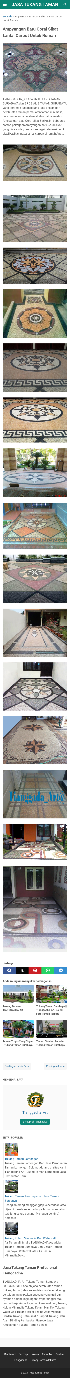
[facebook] (9, 970)
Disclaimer (10, 1354)
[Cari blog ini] (65, 5)
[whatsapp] (47, 970)
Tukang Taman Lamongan (21, 1159)
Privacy (35, 1354)
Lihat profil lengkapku (35, 1121)
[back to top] (62, 1370)
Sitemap (23, 1354)
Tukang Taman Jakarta (43, 1360)
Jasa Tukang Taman (35, 4)
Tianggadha (20, 1360)
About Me (47, 1354)
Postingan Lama (55, 1066)
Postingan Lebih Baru (17, 1066)
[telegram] (60, 970)
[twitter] (22, 970)
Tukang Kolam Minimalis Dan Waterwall (30, 1238)
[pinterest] (35, 970)
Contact (59, 1354)
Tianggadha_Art (35, 1112)
